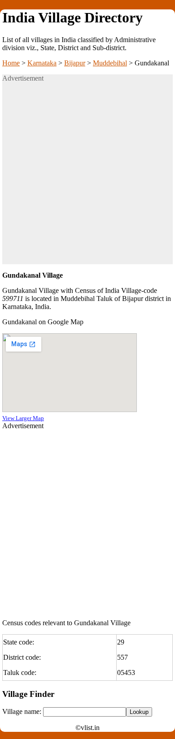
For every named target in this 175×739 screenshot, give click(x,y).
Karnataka (42, 63)
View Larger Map (23, 418)
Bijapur (74, 63)
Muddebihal (110, 63)
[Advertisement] (87, 177)
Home (11, 63)
